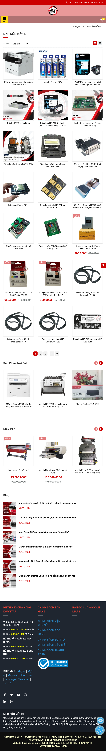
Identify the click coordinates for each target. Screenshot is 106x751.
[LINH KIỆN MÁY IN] (53, 11)
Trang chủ (78, 26)
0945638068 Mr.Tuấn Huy (91, 2)
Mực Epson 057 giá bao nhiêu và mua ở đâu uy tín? (43, 532)
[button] (101, 20)
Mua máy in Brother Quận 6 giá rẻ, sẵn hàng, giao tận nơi (46, 576)
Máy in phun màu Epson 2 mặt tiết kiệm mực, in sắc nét (45, 546)
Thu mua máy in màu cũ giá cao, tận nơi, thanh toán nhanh (47, 517)
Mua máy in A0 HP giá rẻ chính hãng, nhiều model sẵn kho (47, 561)
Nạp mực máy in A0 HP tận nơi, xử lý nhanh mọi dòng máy (47, 503)
